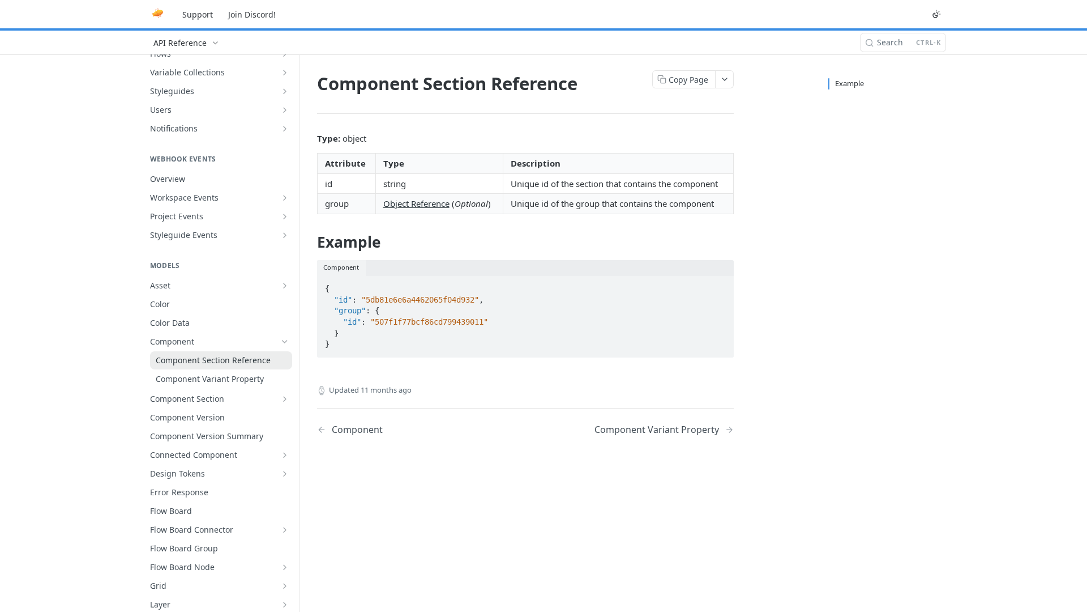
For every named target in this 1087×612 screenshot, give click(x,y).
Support (197, 14)
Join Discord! (252, 14)
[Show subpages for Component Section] (284, 398)
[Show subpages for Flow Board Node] (284, 567)
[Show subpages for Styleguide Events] (284, 235)
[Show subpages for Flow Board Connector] (284, 529)
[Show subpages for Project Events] (284, 216)
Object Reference (416, 203)
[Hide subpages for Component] (284, 341)
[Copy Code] (720, 285)
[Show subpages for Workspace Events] (284, 197)
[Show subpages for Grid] (284, 585)
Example (849, 83)
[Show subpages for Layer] (284, 604)
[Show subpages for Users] (284, 109)
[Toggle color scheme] (936, 14)
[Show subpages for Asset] (284, 285)
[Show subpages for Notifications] (284, 128)
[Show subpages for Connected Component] (284, 455)
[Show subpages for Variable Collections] (284, 72)
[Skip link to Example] (309, 242)
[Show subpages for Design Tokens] (284, 473)
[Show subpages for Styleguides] (284, 91)
